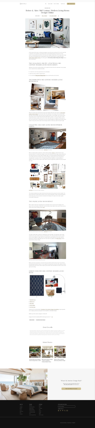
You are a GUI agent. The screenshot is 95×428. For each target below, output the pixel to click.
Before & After (32, 319)
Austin (39, 409)
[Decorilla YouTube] (67, 410)
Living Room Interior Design (40, 319)
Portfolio (63, 3)
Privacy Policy (69, 422)
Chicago (40, 412)
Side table (32, 303)
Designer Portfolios (31, 409)
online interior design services (35, 57)
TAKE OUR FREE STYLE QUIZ (71, 388)
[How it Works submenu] (59, 3)
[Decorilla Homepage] (23, 422)
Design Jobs (21, 411)
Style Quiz (30, 405)
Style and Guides (53, 15)
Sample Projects (31, 408)
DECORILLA (32, 48)
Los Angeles (40, 408)
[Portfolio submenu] (65, 3)
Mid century (59, 238)
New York (40, 405)
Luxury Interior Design (32, 412)
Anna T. (53, 152)
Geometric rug (32, 299)
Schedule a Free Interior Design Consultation (50, 309)
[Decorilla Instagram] (58, 410)
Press (20, 412)
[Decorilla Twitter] (64, 410)
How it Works (56, 3)
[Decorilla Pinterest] (62, 410)
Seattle (40, 413)
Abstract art (32, 301)
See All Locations (41, 414)
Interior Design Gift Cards (32, 414)
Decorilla (46, 149)
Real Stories (44, 15)
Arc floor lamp (32, 307)
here (44, 207)
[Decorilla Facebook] (60, 410)
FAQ (30, 413)
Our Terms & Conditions (63, 422)
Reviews (21, 408)
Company (21, 407)
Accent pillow (32, 305)
